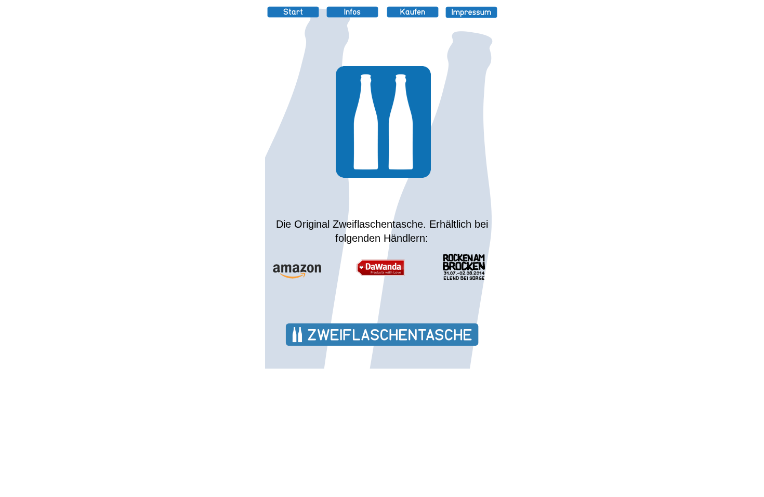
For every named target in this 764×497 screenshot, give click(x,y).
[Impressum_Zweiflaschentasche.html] (471, 15)
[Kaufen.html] (413, 14)
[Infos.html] (352, 14)
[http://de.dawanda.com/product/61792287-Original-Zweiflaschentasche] (381, 273)
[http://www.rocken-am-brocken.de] (464, 277)
